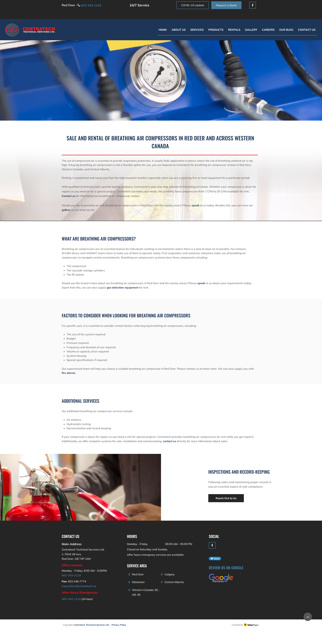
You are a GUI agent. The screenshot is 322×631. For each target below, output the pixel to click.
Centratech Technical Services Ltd (91, 624)
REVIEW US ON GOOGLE (226, 567)
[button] (197, 30)
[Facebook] (252, 5)
